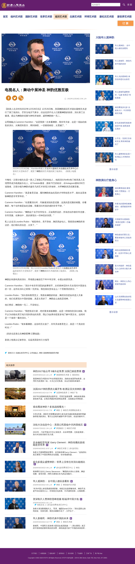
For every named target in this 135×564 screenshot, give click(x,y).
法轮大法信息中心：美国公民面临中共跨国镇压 (58, 424)
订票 (125, 23)
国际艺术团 (31, 16)
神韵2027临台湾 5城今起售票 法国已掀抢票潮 (57, 371)
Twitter (14, 98)
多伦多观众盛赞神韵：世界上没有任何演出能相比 (59, 462)
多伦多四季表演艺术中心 (57, 505)
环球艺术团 (90, 16)
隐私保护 (52, 553)
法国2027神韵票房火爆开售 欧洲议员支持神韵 (57, 389)
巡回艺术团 (61, 16)
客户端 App (98, 553)
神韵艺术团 (71, 428)
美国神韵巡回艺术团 (51, 353)
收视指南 (43, 553)
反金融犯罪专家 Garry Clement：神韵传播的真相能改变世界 (59, 443)
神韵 (61, 109)
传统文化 (40, 505)
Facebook (8, 98)
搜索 (129, 4)
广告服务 (80, 553)
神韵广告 (74, 393)
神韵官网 (26, 334)
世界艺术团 (46, 16)
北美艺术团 (76, 16)
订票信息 (35, 334)
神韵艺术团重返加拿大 (72, 410)
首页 (5, 16)
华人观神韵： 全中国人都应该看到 (51, 481)
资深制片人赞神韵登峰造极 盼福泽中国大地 (56, 499)
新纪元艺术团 (107, 16)
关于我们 (34, 553)
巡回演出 (75, 375)
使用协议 (61, 553)
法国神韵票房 (61, 393)
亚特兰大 (80, 109)
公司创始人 (10, 122)
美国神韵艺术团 (62, 375)
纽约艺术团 (17, 16)
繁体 (20, 98)
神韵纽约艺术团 (69, 485)
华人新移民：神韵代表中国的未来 (51, 518)
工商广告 (89, 553)
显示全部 (113, 169)
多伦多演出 (74, 448)
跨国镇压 (60, 428)
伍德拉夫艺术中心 (68, 168)
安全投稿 (71, 553)
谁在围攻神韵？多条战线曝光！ (49, 406)
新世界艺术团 (124, 16)
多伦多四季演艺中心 (64, 468)
